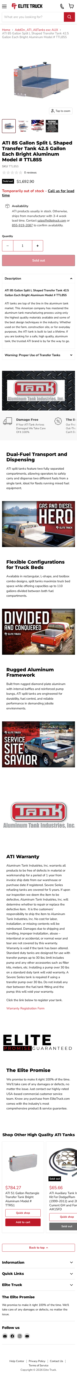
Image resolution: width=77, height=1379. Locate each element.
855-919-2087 (22, 225)
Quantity (7, 236)
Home (6, 30)
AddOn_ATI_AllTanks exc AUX (36, 30)
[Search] (69, 17)
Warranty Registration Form (25, 1008)
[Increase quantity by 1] (37, 245)
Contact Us (56, 1361)
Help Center (16, 1361)
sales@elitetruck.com (51, 220)
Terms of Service (38, 1365)
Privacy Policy (37, 1361)
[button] (38, 278)
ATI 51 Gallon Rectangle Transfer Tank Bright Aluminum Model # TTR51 (22, 1199)
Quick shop (23, 1213)
